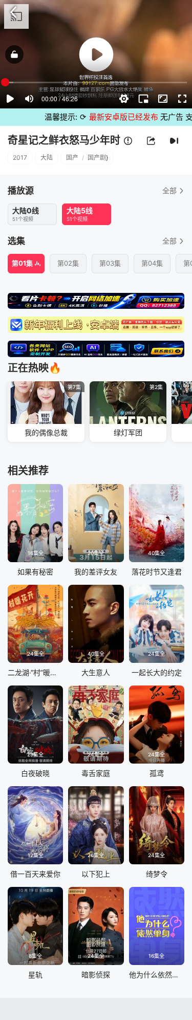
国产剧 (97, 157)
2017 (20, 157)
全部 (169, 190)
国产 (72, 157)
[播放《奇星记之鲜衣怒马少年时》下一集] (174, 141)
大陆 (46, 157)
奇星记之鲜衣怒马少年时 (64, 140)
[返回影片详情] (13, 12)
